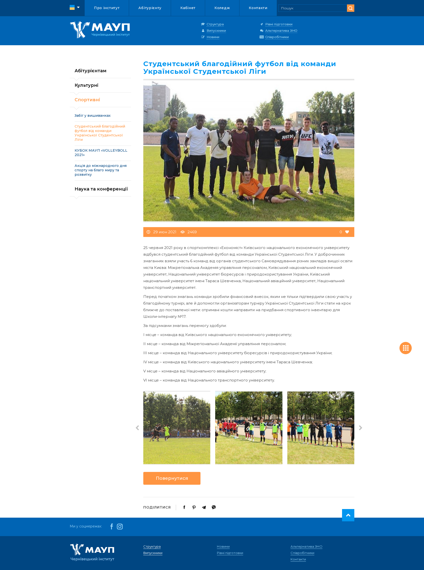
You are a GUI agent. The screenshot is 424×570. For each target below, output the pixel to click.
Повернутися (172, 478)
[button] (137, 427)
